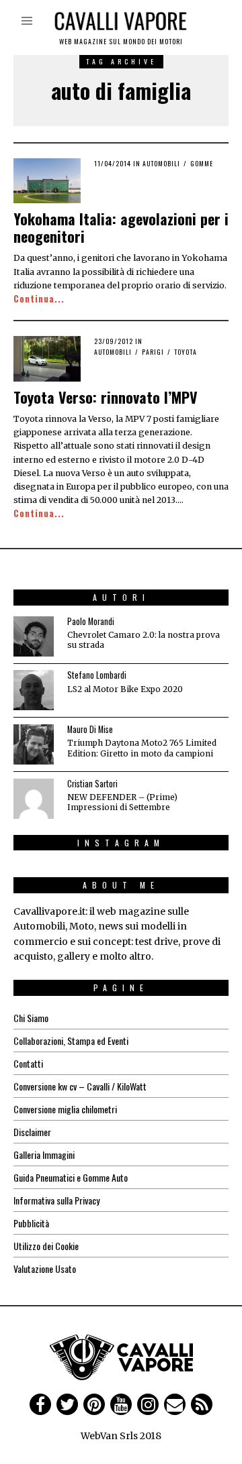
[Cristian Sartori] (33, 799)
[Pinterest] (94, 1404)
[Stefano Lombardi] (33, 690)
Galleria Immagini (44, 1154)
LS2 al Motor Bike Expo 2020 (125, 689)
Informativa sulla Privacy (56, 1200)
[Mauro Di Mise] (33, 744)
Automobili (161, 163)
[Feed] (201, 1404)
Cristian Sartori (92, 783)
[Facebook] (40, 1404)
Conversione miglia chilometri (65, 1109)
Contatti (28, 1063)
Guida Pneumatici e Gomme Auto (70, 1177)
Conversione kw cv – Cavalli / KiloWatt (80, 1086)
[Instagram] (148, 1404)
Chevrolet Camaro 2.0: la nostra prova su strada (143, 640)
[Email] (175, 1404)
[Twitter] (67, 1404)
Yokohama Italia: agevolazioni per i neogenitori (121, 227)
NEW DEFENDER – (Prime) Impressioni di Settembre (122, 802)
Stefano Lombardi (96, 675)
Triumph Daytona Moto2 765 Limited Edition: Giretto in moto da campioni (141, 748)
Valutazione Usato (44, 1268)
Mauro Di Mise (90, 729)
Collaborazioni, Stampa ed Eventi (70, 1040)
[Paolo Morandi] (33, 636)
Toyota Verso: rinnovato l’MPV (105, 397)
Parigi (153, 352)
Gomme (201, 163)
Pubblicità (31, 1223)
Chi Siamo (30, 1018)
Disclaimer (32, 1132)
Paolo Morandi (90, 621)
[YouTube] (121, 1404)
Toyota (185, 352)
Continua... (39, 298)
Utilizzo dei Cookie (46, 1246)
